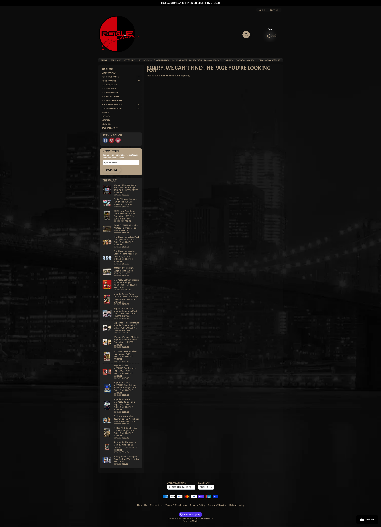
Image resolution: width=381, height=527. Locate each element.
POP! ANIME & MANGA (122, 77)
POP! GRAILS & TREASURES (112, 100)
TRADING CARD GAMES (246, 60)
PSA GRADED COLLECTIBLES (269, 60)
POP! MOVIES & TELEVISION (122, 104)
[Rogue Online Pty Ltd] (119, 34)
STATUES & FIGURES (179, 60)
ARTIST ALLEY (116, 60)
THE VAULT (106, 112)
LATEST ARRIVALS (108, 73)
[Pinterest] (111, 140)
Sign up (274, 10)
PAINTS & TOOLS (195, 60)
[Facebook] (105, 140)
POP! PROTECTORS (145, 60)
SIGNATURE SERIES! (161, 60)
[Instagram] (118, 140)
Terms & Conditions (176, 505)
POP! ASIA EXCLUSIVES (110, 96)
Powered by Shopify (190, 521)
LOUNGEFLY (106, 124)
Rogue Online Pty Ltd (189, 518)
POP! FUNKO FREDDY (109, 88)
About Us (142, 505)
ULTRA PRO (106, 120)
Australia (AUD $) (180, 487)
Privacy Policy (197, 505)
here (162, 75)
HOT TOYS (106, 116)
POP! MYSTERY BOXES (110, 92)
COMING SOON (107, 69)
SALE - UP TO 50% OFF (110, 128)
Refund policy (236, 505)
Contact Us (156, 505)
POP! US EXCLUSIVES (109, 85)
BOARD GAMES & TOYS (212, 60)
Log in (262, 10)
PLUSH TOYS (228, 60)
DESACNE (104, 60)
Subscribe (111, 169)
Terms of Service (217, 505)
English (205, 487)
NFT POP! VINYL (129, 60)
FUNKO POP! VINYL (122, 81)
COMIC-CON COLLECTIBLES (122, 108)
